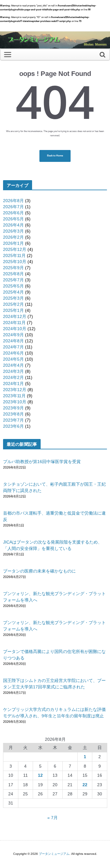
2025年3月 (13, 298)
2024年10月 (14, 328)
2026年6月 (13, 212)
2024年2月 (13, 377)
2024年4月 (13, 365)
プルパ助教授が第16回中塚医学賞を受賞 (42, 461)
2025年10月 (14, 261)
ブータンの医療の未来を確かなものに (39, 571)
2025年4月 (13, 292)
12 (40, 775)
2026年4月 (13, 225)
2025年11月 (14, 255)
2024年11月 (14, 322)
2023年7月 (13, 420)
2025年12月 (14, 249)
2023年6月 (13, 426)
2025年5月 (13, 286)
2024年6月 (13, 353)
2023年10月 (14, 401)
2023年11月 (14, 395)
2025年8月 (13, 273)
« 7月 (52, 817)
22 (84, 784)
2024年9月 (13, 334)
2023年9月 (13, 407)
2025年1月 (13, 310)
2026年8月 (13, 200)
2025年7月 (13, 279)
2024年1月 (13, 383)
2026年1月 (13, 243)
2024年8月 (13, 340)
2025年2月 (13, 304)
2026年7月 (13, 206)
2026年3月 (13, 231)
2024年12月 (14, 316)
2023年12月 (14, 389)
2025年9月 (13, 267)
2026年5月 (13, 218)
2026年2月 (13, 237)
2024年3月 (13, 371)
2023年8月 (13, 414)
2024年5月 (13, 359)
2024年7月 (13, 346)
